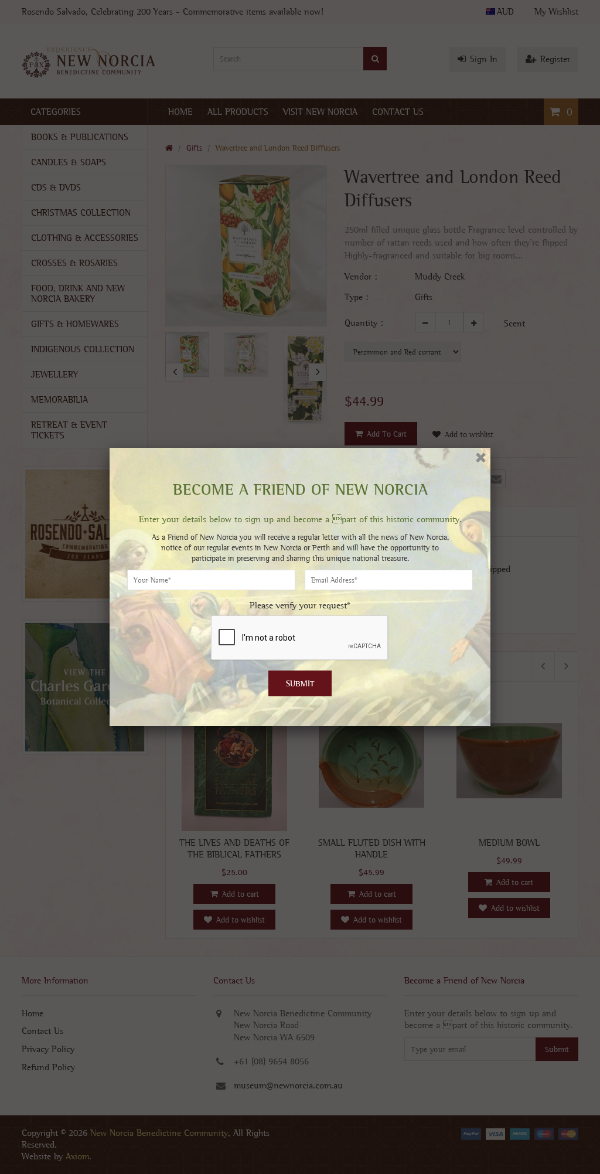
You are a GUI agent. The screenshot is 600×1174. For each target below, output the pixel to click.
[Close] (481, 457)
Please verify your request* (300, 605)
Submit (300, 683)
